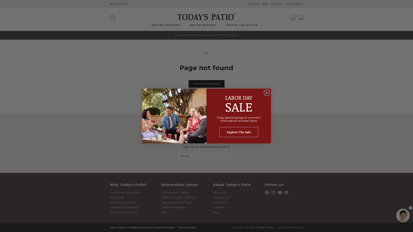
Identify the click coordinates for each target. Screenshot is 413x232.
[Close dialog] (267, 93)
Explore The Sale (239, 132)
